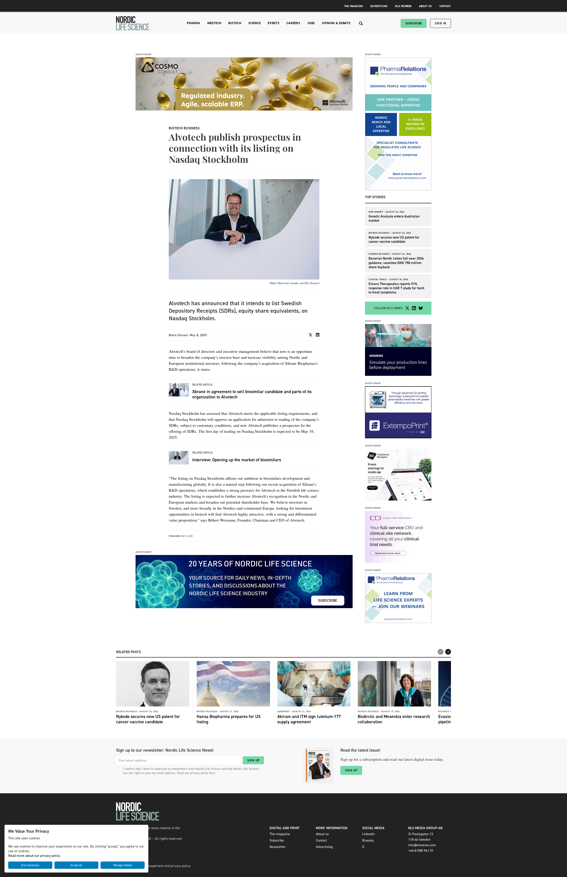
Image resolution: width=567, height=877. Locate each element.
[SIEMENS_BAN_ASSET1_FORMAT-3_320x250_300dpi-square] (398, 374)
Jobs (311, 23)
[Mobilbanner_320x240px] (398, 621)
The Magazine (353, 6)
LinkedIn (368, 834)
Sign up (253, 760)
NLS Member (403, 6)
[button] (448, 652)
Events (273, 23)
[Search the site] (361, 23)
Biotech (234, 23)
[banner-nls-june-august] (244, 607)
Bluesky (368, 840)
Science (254, 23)
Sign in (440, 23)
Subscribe (413, 23)
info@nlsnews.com (422, 845)
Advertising (379, 6)
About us (322, 834)
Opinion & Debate (336, 23)
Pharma (193, 23)
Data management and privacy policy (163, 865)
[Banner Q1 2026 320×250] (398, 437)
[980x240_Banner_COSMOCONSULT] (244, 109)
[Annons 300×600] (398, 189)
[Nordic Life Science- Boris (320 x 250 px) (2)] (398, 499)
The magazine (280, 834)
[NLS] (132, 23)
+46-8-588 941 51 (420, 850)
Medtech (214, 23)
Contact (445, 6)
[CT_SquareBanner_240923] (398, 561)
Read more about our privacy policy (34, 855)
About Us (425, 6)
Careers (293, 23)
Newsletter (278, 846)
